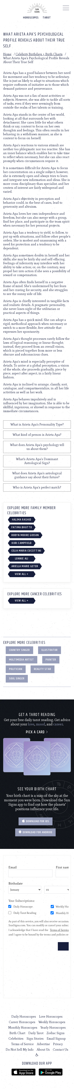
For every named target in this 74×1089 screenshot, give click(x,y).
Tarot (47, 17)
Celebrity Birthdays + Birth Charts (39, 54)
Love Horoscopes (51, 1016)
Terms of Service (22, 1044)
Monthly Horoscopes (22, 1027)
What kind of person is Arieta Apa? (37, 435)
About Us (43, 1049)
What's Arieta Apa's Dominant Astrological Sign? (37, 461)
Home (7, 54)
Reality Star (42, 669)
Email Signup (56, 1038)
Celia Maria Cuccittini (26, 550)
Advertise (43, 1044)
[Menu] (66, 9)
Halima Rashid (21, 519)
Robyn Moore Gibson (25, 535)
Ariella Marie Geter (24, 566)
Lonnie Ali (21, 558)
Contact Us (60, 1049)
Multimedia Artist (21, 659)
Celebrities (15, 1038)
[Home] (37, 8)
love (31, 724)
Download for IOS (37, 821)
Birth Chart (17, 1033)
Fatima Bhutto (21, 527)
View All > (21, 574)
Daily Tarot (35, 1033)
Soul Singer (16, 678)
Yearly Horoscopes (53, 1027)
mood (40, 724)
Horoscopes (31, 17)
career (58, 724)
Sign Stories (35, 1038)
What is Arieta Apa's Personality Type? (37, 424)
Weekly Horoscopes (51, 1022)
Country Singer (19, 650)
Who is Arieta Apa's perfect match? (37, 487)
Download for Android (37, 832)
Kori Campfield (22, 543)
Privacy (58, 1044)
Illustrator (49, 650)
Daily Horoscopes (23, 1016)
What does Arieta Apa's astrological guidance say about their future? (37, 475)
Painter (51, 659)
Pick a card (36, 732)
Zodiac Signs (56, 1033)
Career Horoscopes (22, 1022)
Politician (15, 669)
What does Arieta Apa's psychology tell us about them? (37, 447)
